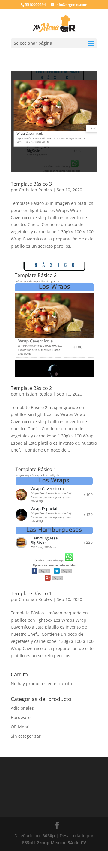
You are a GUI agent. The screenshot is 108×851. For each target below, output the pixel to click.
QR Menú (20, 727)
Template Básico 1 (31, 593)
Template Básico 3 (31, 184)
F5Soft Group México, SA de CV (54, 842)
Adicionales (22, 708)
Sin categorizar (26, 736)
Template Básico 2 (31, 388)
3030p (49, 835)
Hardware (21, 717)
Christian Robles (35, 190)
